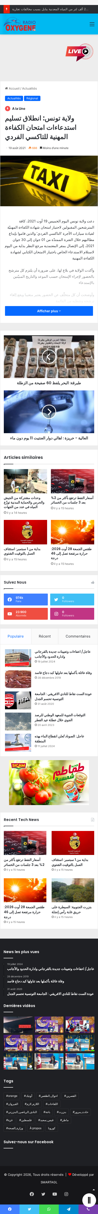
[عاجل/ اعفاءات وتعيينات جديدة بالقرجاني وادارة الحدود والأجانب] (18, 658)
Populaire (16, 636)
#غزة (9, 1120)
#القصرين (70, 1096)
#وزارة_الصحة (14, 1128)
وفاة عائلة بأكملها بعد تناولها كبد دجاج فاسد (63, 672)
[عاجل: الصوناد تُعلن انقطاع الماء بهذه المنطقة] (18, 743)
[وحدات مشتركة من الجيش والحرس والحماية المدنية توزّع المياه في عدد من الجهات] (25, 481)
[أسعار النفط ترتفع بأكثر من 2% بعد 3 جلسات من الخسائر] (72, 481)
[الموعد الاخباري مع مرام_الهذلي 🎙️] (49, 1043)
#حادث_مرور (80, 1112)
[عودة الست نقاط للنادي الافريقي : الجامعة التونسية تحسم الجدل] (18, 700)
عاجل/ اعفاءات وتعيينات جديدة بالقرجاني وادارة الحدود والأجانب (63, 654)
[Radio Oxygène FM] (20, 24)
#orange (11, 1096)
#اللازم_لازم (32, 1104)
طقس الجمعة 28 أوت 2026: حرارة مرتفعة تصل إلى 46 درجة (71, 553)
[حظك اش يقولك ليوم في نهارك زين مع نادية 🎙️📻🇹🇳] (18, 1061)
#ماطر (64, 1120)
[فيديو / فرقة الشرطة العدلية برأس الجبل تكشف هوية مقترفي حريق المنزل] (18, 1025)
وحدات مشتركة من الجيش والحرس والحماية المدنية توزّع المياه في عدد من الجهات (24, 502)
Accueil (14, 88)
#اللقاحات (52, 1104)
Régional (32, 98)
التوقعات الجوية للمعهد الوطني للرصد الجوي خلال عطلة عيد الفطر (60, 717)
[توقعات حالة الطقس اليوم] (18, 1043)
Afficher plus (48, 311)
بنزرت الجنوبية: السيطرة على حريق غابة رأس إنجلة (72, 909)
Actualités (29, 88)
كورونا (51, 1128)
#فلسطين (25, 1120)
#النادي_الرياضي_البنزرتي (21, 1112)
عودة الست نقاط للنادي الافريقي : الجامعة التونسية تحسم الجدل (63, 696)
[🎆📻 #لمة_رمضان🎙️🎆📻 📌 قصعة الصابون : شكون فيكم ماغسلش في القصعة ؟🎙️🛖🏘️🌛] (79, 1025)
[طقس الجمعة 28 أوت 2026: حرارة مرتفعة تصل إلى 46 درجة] (72, 532)
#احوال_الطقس (48, 1096)
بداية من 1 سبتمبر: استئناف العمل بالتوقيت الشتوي (22, 551)
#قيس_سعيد (46, 1120)
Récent (45, 636)
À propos (35, 1128)
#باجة (47, 1112)
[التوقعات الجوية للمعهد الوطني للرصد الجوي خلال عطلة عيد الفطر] (18, 721)
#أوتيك (28, 1096)
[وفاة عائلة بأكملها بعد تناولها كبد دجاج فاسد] (18, 679)
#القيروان (12, 1104)
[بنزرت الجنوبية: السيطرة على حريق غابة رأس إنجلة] (73, 890)
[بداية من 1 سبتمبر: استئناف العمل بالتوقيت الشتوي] (25, 532)
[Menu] (92, 25)
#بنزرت (61, 1112)
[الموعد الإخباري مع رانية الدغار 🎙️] (49, 1025)
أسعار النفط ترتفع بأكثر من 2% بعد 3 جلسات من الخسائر (72, 500)
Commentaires (78, 636)
